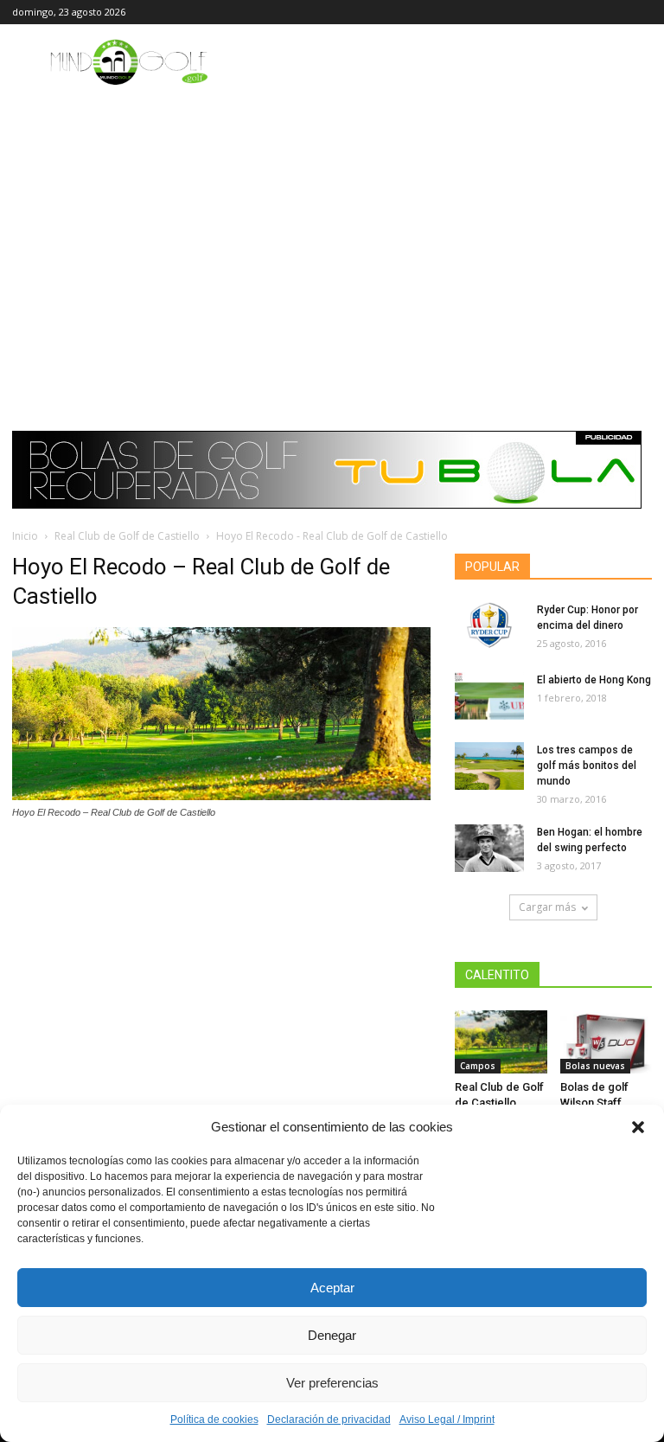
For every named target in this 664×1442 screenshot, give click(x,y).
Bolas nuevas (595, 1066)
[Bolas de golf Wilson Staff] (606, 1041)
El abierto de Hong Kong (594, 680)
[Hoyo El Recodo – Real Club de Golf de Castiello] (221, 796)
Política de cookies (214, 1419)
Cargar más (547, 907)
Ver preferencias (332, 1382)
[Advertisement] (332, 218)
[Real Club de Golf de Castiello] (501, 1041)
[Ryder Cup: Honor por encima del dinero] (489, 626)
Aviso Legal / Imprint (447, 1419)
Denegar (332, 1335)
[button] (638, 1127)
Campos (477, 1066)
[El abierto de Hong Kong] (489, 696)
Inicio (25, 536)
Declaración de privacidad (329, 1419)
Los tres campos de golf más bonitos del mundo (586, 765)
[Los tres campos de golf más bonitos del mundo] (489, 766)
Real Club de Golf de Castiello (127, 536)
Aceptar (332, 1287)
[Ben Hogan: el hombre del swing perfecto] (489, 848)
